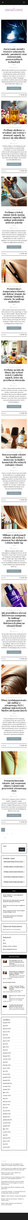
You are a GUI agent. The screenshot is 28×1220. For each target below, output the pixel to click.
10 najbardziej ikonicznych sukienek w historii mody (16, 1005)
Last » (5, 837)
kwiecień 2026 (6, 1028)
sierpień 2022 (6, 1089)
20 (7, 833)
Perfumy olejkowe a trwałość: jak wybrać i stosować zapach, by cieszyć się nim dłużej (14, 133)
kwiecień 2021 (6, 1138)
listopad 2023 (6, 1056)
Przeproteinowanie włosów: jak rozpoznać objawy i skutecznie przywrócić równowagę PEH (14, 785)
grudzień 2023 (7, 1053)
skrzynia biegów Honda (9, 982)
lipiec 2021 (5, 1129)
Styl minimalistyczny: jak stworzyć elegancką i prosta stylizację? (16, 962)
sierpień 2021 (6, 1126)
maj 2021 (5, 1135)
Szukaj (4, 846)
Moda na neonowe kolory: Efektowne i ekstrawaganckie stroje (11, 1173)
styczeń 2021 (6, 1147)
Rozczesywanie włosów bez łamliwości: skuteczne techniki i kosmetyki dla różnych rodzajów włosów (14, 459)
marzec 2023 (6, 1068)
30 (11, 833)
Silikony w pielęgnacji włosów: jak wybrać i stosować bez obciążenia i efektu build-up (14, 538)
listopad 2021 (6, 1116)
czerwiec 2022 (7, 1095)
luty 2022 (5, 1107)
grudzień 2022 (7, 1077)
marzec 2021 (6, 1141)
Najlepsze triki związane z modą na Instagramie (13, 1196)
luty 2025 (5, 1044)
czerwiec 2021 (6, 1132)
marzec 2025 (6, 1041)
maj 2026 (5, 1025)
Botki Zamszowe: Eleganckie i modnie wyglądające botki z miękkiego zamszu (17, 973)
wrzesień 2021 (6, 1123)
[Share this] (20, 95)
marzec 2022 (6, 1104)
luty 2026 (5, 1034)
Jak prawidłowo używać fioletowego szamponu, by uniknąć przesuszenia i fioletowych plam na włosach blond (14, 619)
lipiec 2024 (6, 1047)
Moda (4, 943)
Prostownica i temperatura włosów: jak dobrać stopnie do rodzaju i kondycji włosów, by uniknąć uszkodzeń (14, 295)
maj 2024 (5, 1050)
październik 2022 (7, 1083)
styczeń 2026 (6, 1037)
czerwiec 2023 (7, 1059)
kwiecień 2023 (6, 1065)
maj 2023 (5, 1062)
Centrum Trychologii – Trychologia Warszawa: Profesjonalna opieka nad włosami (13, 1192)
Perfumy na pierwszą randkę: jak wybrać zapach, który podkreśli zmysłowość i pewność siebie (13, 1169)
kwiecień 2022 (6, 1101)
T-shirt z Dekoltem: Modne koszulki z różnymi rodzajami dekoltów (17, 987)
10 (3, 833)
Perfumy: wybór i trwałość (14, 127)
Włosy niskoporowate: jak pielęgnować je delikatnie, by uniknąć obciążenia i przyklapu (12, 1164)
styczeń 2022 (6, 1110)
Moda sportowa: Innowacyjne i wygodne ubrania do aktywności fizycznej (13, 900)
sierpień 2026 (6, 1022)
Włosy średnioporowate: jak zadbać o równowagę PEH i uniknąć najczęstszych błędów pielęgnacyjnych (14, 705)
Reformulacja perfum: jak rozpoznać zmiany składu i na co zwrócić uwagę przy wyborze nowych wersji (12, 1183)
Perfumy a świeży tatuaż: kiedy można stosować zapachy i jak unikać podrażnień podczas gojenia (14, 217)
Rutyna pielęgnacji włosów (14, 286)
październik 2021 (7, 1119)
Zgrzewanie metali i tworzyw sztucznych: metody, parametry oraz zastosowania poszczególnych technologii (14, 55)
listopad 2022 (6, 1080)
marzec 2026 (6, 1031)
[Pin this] (26, 95)
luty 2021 (5, 1144)
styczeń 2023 (6, 1074)
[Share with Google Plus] (24, 95)
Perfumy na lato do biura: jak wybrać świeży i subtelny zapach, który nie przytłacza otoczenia (14, 375)
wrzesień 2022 (7, 1086)
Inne (14, 46)
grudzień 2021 (6, 1113)
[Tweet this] (22, 95)
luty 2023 (5, 1071)
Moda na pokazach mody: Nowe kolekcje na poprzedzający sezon (14, 911)
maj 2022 (5, 1098)
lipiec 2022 (6, 1092)
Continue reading (14, 88)
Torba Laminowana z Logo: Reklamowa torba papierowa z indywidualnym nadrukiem (13, 1177)
